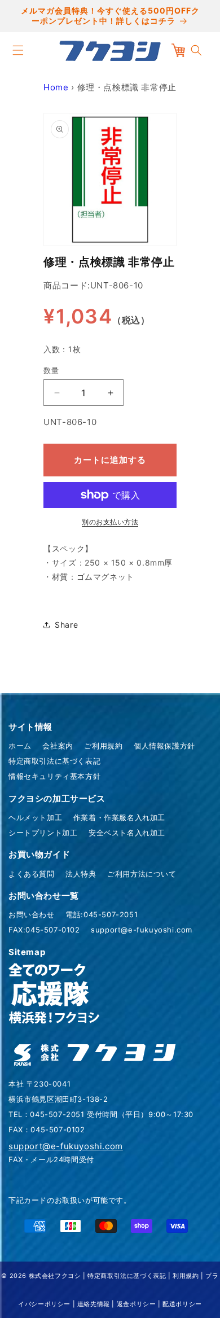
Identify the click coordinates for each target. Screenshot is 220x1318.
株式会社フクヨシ (55, 1276)
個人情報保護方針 (164, 745)
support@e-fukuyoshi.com (141, 929)
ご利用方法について (141, 873)
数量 (51, 370)
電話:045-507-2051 (101, 914)
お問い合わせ (31, 914)
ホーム (20, 745)
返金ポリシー (136, 1304)
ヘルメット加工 (35, 817)
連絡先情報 (93, 1304)
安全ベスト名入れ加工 (127, 832)
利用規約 (186, 1276)
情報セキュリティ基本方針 (54, 776)
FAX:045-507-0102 (44, 929)
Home (55, 87)
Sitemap (26, 952)
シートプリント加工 (42, 832)
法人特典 (80, 873)
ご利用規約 (103, 745)
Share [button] (66, 624)
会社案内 (57, 745)
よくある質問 (31, 873)
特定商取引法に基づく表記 (54, 760)
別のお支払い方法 (110, 522)
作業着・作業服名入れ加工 (119, 817)
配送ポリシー (182, 1304)
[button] (18, 50)
